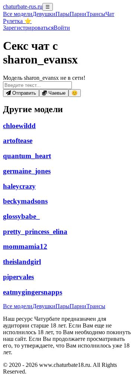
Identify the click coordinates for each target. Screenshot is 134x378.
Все (17, 14)
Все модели (17, 306)
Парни (78, 14)
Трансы (95, 14)
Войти (62, 28)
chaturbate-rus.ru (22, 6)
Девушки (43, 14)
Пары (62, 14)
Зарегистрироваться (28, 28)
